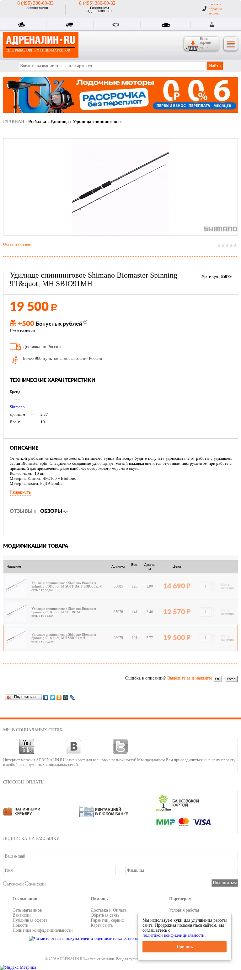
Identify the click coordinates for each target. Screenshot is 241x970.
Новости (21, 925)
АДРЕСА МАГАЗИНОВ (167, 25)
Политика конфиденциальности (43, 930)
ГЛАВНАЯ (13, 121)
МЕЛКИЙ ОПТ (117, 25)
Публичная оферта (30, 920)
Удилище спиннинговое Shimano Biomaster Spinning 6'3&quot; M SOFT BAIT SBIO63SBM (67, 584)
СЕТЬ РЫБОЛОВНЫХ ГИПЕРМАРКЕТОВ (38, 50)
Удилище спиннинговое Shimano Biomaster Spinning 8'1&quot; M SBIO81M (63, 610)
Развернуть (20, 492)
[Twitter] (52, 697)
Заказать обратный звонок (216, 8)
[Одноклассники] (59, 697)
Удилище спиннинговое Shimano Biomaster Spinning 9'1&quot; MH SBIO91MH (63, 636)
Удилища (59, 121)
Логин (212, 24)
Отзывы (23, 511)
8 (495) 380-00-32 (97, 3)
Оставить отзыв (17, 244)
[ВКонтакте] (46, 697)
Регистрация (220, 24)
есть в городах (42, 590)
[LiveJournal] (72, 697)
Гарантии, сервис (107, 920)
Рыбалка (37, 121)
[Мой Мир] (65, 697)
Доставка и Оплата (108, 910)
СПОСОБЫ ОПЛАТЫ (24, 782)
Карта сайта (102, 925)
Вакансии (22, 915)
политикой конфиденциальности (173, 935)
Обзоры (53, 511)
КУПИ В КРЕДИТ (23, 25)
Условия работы (184, 910)
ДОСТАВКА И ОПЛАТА (70, 25)
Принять (185, 946)
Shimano (17, 406)
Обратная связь (105, 915)
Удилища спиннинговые (97, 121)
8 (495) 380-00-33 (35, 3)
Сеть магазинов (27, 910)
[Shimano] (220, 229)
